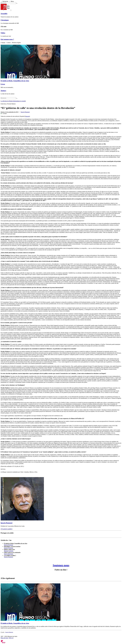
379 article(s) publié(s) (6, 529)
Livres (3, 84)
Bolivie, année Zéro (9, 549)
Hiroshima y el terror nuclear (12, 546)
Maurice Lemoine (8, 551)
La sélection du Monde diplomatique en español (13, 101)
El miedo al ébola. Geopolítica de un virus (15, 81)
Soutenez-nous (61, 565)
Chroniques (5, 20)
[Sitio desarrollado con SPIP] (3, 643)
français (27, 116)
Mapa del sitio (4, 638)
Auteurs (3, 91)
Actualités (4, 13)
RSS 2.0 (11, 638)
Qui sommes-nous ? (7, 39)
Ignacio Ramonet (25, 112)
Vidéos (3, 33)
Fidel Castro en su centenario (12, 552)
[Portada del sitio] (5, 10)
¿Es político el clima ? (10, 555)
